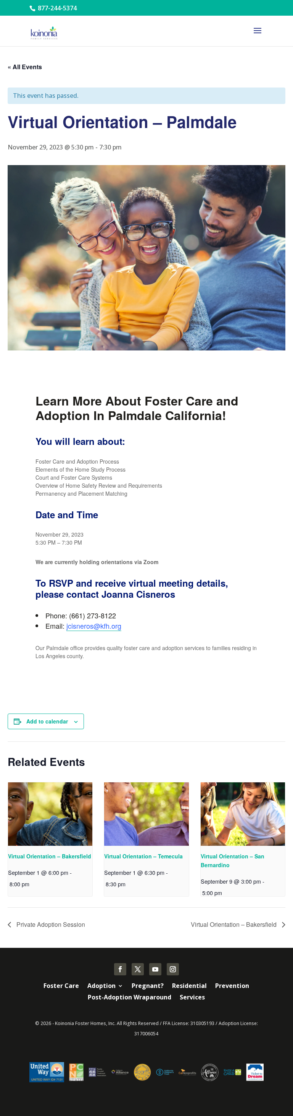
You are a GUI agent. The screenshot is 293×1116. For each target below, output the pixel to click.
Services (192, 997)
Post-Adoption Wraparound (129, 997)
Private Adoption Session (50, 924)
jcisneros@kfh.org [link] (93, 626)
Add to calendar (47, 721)
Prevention (232, 986)
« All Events (25, 66)
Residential (189, 986)
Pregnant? (148, 986)
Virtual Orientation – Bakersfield (49, 856)
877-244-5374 (56, 8)
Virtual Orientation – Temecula (143, 856)
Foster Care (61, 986)
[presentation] (50, 814)
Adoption (101, 986)
